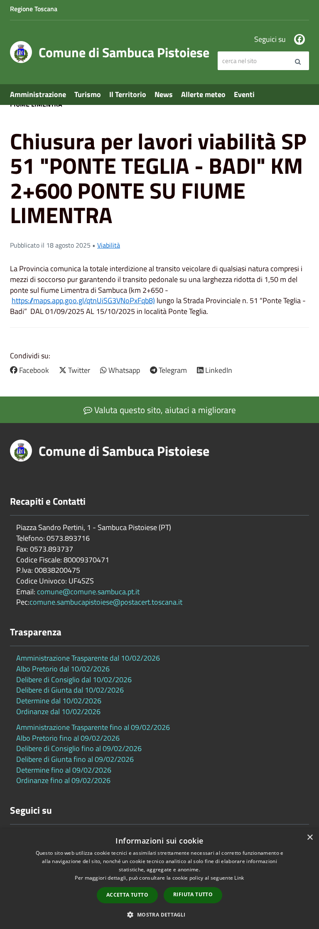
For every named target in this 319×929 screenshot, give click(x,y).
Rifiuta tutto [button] (193, 894)
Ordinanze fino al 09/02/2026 (63, 780)
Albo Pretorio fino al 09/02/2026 (68, 738)
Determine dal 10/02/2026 (58, 700)
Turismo (87, 94)
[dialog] (159, 879)
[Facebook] (299, 39)
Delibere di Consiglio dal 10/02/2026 (74, 679)
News (164, 94)
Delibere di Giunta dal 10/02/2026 (70, 690)
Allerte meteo (203, 94)
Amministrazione (38, 94)
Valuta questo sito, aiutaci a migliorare (164, 409)
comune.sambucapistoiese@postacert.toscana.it (105, 602)
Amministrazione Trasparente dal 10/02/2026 (88, 658)
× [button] (310, 837)
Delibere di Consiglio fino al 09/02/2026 (79, 748)
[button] (159, 914)
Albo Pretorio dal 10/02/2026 (63, 668)
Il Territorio (127, 94)
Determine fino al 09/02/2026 (63, 770)
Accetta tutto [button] (127, 894)
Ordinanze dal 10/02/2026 (58, 711)
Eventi (244, 94)
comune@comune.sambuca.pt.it (88, 591)
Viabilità (108, 245)
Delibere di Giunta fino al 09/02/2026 (75, 759)
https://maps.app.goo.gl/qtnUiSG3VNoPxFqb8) (83, 300)
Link (239, 877)
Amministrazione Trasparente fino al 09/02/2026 (93, 727)
